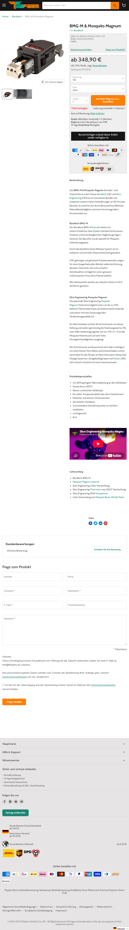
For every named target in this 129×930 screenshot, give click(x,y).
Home (5, 16)
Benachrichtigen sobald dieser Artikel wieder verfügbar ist (98, 136)
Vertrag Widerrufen (11, 910)
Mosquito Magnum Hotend (86, 481)
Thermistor (95, 489)
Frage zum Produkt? (115, 49)
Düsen (117, 358)
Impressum (61, 910)
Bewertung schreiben (81, 49)
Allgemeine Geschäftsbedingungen (19, 906)
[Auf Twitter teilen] (95, 523)
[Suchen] (115, 5)
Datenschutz (46, 906)
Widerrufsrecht (104, 906)
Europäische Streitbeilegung (38, 910)
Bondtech (17, 16)
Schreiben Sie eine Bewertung (107, 549)
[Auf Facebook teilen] (90, 523)
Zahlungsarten (86, 906)
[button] (121, 928)
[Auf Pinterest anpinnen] (105, 523)
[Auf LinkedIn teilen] (100, 523)
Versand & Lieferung (66, 906)
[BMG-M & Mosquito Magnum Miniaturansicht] (7, 94)
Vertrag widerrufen (15, 812)
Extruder (96, 227)
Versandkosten (100, 65)
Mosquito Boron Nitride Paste (109, 497)
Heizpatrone (101, 493)
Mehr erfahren (97, 113)
